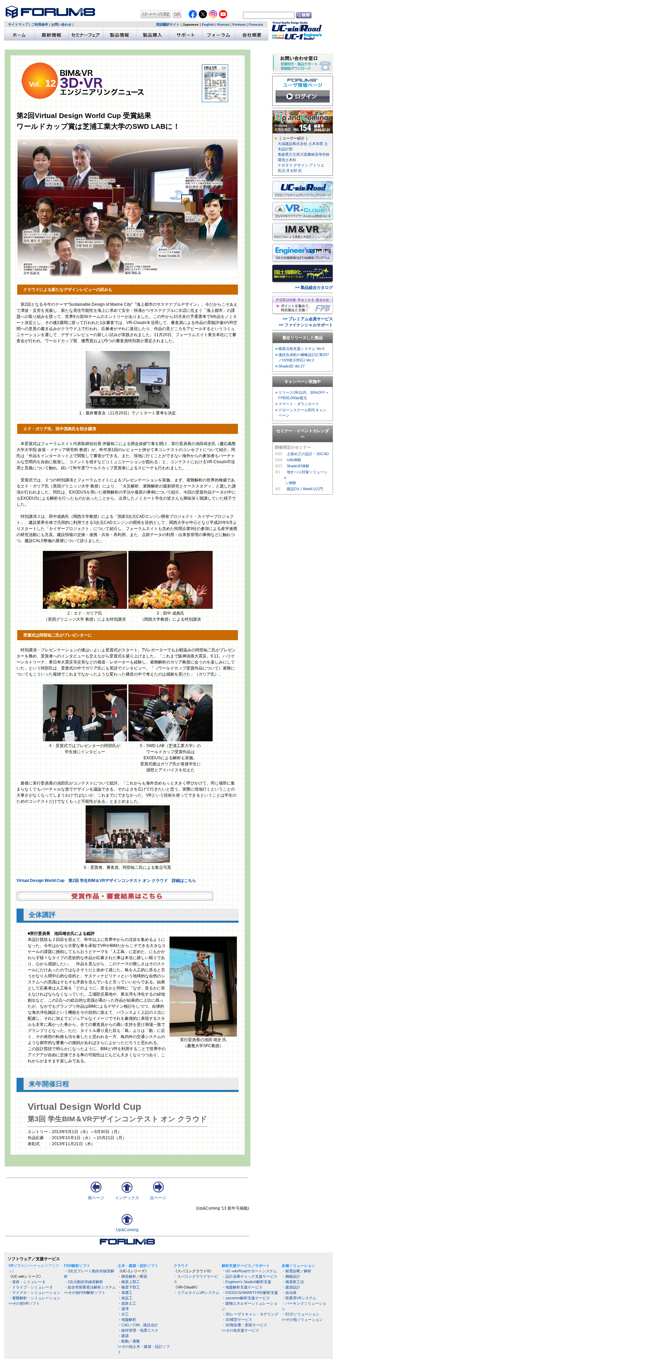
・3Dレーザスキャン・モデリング (250, 1314)
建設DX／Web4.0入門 (305, 489)
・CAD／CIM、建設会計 (138, 1325)
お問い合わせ (61, 24)
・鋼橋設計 (291, 1276)
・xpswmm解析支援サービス (246, 1298)
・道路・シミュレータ (26, 1282)
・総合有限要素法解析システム (90, 1287)
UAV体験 (294, 460)
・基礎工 (125, 1293)
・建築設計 (291, 1287)
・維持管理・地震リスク (138, 1330)
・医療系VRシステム (299, 1298)
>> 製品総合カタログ (314, 287)
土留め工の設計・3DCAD (308, 454)
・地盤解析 (127, 1319)
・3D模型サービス (237, 1319)
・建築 (123, 1336)
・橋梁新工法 (293, 1282)
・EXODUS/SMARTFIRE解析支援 (250, 1293)
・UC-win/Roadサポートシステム (249, 1271)
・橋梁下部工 (129, 1287)
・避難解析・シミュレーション (34, 1298)
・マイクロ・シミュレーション (34, 1293)
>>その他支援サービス (240, 1330)
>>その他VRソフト (24, 1303)
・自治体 (289, 1293)
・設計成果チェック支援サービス (249, 1276)
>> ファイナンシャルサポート (306, 325)
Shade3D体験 (298, 466)
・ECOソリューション (300, 1314)
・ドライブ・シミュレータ (30, 1287)
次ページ (158, 1197)
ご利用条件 (39, 24)
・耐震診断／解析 (296, 1271)
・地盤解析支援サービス (242, 1287)
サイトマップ (18, 24)
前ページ (96, 1197)
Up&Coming (127, 1229)
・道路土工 (127, 1303)
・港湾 (123, 1309)
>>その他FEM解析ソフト (84, 1293)
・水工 (123, 1314)
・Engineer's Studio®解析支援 (246, 1282)
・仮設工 (125, 1298)
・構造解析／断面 (132, 1276)
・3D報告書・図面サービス (244, 1325)
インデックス (127, 1197)
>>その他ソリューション (302, 1319)
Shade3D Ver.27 (291, 366)
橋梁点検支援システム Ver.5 (301, 349)
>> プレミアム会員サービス (308, 319)
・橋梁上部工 (129, 1282)
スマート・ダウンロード (298, 404)
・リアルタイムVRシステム (196, 1293)
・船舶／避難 (129, 1341)
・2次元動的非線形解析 (83, 1282)
